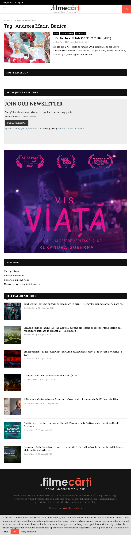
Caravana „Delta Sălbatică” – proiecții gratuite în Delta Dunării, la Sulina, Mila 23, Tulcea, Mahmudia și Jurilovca (73, 448)
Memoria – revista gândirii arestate (23, 284)
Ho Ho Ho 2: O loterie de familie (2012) (82, 38)
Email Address (12, 116)
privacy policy (49, 128)
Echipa (18, 2)
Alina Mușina (32, 379)
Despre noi (7, 2)
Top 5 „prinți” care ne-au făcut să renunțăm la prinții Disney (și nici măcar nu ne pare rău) (74, 303)
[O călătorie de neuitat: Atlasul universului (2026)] (12, 382)
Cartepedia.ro (11, 271)
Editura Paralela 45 (14, 275)
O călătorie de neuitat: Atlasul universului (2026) (50, 375)
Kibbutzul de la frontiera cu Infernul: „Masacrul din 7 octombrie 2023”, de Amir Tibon (71, 399)
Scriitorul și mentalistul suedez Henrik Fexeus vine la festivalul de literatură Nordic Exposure (72, 425)
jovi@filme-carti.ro (72, 508)
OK (14, 531)
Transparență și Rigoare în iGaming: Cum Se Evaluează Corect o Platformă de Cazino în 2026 (73, 353)
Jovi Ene (60, 42)
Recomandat (81, 33)
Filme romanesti (67, 33)
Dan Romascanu (34, 403)
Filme (56, 33)
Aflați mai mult (28, 532)
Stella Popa (32, 308)
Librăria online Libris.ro (17, 279)
